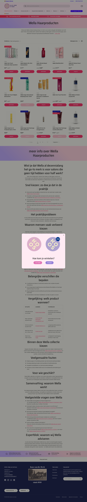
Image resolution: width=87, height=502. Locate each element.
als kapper (49, 262)
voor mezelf (37, 262)
